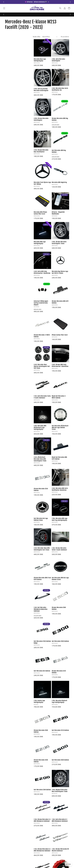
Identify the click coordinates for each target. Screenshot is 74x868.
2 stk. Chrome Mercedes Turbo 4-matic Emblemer (59, 549)
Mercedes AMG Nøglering (59, 182)
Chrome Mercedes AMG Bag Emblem (60, 119)
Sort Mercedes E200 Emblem (42, 790)
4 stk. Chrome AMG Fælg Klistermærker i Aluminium (60, 365)
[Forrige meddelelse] (4, 2)
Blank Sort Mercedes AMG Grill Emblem (59, 458)
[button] (4, 8)
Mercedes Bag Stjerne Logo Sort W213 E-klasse (60, 272)
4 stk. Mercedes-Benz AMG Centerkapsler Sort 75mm (42, 549)
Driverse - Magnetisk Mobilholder (58, 213)
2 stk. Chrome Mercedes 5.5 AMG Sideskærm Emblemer (42, 820)
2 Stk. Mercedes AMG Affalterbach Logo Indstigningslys (40, 427)
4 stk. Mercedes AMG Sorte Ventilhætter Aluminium (60, 489)
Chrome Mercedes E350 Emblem (41, 489)
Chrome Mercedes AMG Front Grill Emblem (42, 578)
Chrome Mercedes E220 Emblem (59, 672)
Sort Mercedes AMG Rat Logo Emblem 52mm (60, 578)
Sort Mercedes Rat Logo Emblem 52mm (41, 519)
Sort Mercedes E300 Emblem (60, 641)
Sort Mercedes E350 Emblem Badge (42, 642)
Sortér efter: (37, 36)
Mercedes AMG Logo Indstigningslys (40, 242)
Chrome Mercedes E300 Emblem (41, 731)
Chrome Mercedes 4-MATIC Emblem (42, 336)
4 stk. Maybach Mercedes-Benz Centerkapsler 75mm (60, 790)
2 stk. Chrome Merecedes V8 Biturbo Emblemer (60, 850)
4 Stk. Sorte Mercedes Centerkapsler (58, 60)
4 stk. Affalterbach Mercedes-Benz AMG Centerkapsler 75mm (40, 459)
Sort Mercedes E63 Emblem (42, 671)
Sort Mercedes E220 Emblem (60, 730)
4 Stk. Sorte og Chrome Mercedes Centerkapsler (41, 89)
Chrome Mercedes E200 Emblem (41, 761)
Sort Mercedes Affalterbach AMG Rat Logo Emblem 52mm (60, 427)
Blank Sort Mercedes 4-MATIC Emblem (59, 397)
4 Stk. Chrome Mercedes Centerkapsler (41, 119)
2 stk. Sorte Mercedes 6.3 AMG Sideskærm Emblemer (60, 820)
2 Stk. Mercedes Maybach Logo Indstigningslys (59, 701)
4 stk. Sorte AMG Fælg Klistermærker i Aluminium (42, 272)
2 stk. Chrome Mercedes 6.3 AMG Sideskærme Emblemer (42, 850)
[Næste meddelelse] (70, 2)
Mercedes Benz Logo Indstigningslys (40, 60)
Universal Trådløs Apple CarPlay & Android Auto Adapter (41, 303)
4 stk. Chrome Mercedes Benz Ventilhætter (41, 151)
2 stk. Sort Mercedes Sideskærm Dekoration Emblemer (40, 609)
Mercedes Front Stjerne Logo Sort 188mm (42, 183)
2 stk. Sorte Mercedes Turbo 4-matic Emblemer (42, 397)
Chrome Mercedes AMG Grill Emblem (60, 302)
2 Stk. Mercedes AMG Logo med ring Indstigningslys (59, 519)
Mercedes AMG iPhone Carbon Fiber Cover (40, 213)
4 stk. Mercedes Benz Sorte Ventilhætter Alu (60, 89)
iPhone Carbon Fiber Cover (60, 335)
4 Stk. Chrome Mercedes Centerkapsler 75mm (59, 242)
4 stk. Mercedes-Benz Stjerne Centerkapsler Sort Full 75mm (42, 366)
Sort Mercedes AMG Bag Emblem (59, 151)
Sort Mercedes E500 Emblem (60, 760)
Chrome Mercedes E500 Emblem (59, 608)
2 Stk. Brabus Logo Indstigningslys (39, 701)
